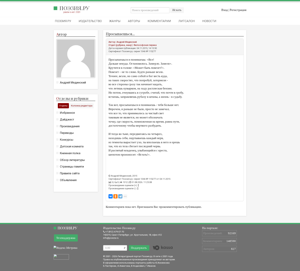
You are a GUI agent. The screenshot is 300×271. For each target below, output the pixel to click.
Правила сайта (70, 173)
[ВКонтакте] (111, 196)
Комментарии (159, 21)
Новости (209, 21)
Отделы (63, 105)
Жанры (114, 21)
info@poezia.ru (111, 238)
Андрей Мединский (73, 82)
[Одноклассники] (115, 196)
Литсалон (186, 21)
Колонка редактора (81, 105)
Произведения (70, 126)
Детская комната (72, 146)
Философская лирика (145, 45)
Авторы (134, 21)
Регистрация (238, 10)
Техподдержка (66, 238)
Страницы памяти (72, 166)
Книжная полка (70, 153)
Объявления (68, 180)
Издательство (90, 21)
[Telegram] (120, 196)
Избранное (67, 112)
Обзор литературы (72, 160)
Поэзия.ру (74, 8)
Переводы (67, 133)
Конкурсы (66, 139)
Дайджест (67, 119)
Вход (224, 10)
